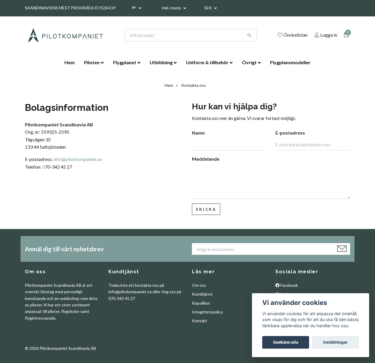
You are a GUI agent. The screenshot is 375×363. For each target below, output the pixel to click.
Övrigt (249, 62)
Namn (198, 132)
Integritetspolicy (207, 311)
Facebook (288, 285)
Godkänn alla (285, 342)
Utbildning (161, 62)
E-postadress (290, 132)
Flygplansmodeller (290, 62)
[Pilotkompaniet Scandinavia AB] (65, 35)
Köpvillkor (201, 303)
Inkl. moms (172, 7)
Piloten (92, 62)
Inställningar (335, 342)
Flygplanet (124, 62)
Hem (69, 62)
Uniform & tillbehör (207, 62)
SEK (208, 7)
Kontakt (199, 320)
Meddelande (205, 159)
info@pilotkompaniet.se (78, 159)
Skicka (206, 209)
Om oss (199, 285)
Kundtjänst (202, 293)
